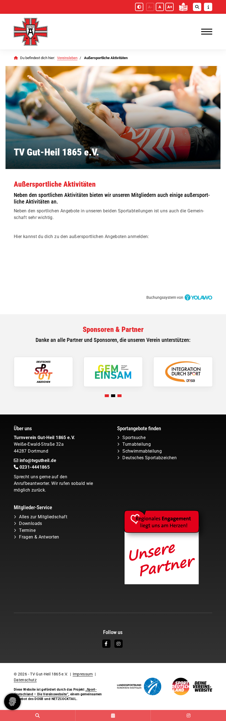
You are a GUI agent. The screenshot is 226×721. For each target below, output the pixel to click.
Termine (27, 530)
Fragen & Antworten (39, 537)
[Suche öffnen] (197, 7)
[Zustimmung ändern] (12, 701)
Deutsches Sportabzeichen (149, 457)
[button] (107, 395)
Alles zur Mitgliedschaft (43, 516)
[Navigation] (204, 32)
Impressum (83, 674)
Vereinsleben (67, 58)
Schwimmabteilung (142, 451)
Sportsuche (134, 437)
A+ (169, 7)
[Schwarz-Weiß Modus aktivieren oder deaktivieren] (139, 7)
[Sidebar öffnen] (208, 7)
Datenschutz (25, 680)
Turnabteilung (136, 444)
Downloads (30, 523)
